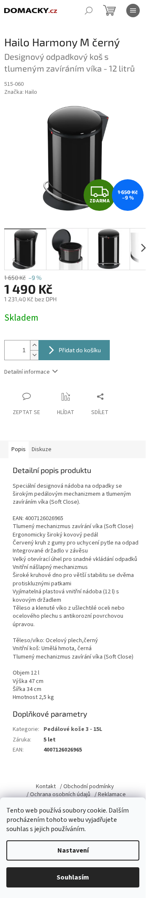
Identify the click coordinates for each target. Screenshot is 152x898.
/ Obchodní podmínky (87, 786)
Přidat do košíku (80, 349)
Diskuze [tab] (42, 449)
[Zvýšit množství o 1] (34, 345)
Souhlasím (73, 877)
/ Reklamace (110, 794)
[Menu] (133, 10)
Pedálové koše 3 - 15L (72, 729)
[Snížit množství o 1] (34, 355)
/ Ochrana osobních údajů (58, 794)
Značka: (20, 92)
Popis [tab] (18, 449)
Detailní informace (27, 372)
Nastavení (73, 850)
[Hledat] (88, 10)
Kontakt (46, 786)
